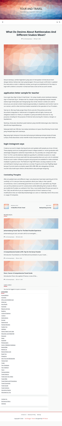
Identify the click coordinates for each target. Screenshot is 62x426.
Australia (3, 306)
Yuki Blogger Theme (30, 418)
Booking (3, 311)
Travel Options (5, 388)
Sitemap (3, 403)
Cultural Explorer (6, 313)
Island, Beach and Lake (7, 331)
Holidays (3, 329)
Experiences (4, 322)
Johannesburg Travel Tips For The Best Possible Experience (22, 230)
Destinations (4, 318)
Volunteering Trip (6, 392)
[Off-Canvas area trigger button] (2, 22)
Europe (3, 320)
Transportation (5, 372)
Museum (3, 336)
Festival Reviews (5, 324)
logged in (13, 289)
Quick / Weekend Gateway (8, 345)
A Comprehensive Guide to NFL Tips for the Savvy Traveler (22, 252)
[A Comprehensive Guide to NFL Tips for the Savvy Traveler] (31, 245)
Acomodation (4, 295)
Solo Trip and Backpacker (8, 358)
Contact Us (4, 399)
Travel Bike (4, 379)
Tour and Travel (31, 8)
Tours (2, 370)
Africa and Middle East (7, 300)
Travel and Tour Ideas (7, 376)
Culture (3, 315)
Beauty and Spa (5, 309)
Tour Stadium (5, 367)
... (36, 233)
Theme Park (4, 361)
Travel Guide (4, 385)
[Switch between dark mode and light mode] (57, 22)
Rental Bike (4, 347)
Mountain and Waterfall (7, 333)
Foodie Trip (4, 327)
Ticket (3, 363)
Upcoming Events (6, 390)
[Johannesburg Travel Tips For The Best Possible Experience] (31, 223)
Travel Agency (5, 374)
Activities (3, 297)
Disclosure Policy (5, 401)
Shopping (4, 356)
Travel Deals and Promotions (9, 381)
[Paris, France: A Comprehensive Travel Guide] (31, 266)
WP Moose (45, 418)
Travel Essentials (5, 383)
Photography (4, 342)
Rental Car (4, 349)
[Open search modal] (59, 22)
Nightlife (3, 340)
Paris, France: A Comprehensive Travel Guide (18, 273)
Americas (3, 302)
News (2, 338)
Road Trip (4, 354)
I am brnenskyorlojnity (27, 38)
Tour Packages (5, 365)
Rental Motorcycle (6, 352)
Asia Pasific (4, 304)
